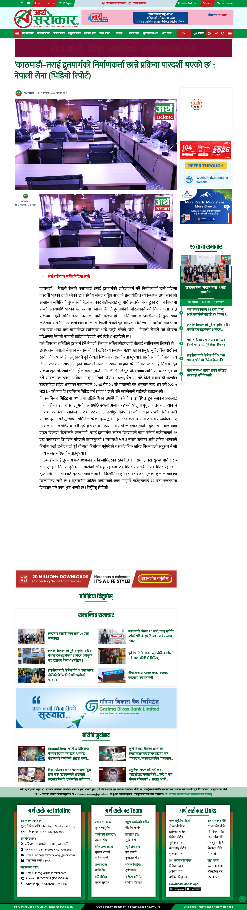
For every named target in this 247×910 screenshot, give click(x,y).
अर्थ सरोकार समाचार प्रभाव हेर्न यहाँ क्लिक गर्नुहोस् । (189, 794)
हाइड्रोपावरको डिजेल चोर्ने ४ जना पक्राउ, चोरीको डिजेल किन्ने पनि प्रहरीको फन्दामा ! (71, 675)
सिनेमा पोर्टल (176, 837)
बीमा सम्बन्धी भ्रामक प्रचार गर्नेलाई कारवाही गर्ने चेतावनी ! (148, 675)
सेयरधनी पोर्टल (177, 826)
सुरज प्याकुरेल (102, 827)
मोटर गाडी (134, 33)
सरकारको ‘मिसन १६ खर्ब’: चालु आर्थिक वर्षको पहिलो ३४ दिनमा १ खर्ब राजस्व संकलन (151, 636)
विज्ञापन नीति (215, 848)
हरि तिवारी (131, 852)
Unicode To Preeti (188, 3)
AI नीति (212, 853)
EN (183, 33)
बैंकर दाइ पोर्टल (177, 848)
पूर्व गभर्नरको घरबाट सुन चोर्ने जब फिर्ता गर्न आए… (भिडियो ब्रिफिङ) (150, 656)
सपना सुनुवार (102, 882)
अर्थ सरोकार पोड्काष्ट (116, 3)
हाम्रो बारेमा (213, 860)
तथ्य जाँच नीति (215, 837)
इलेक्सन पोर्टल (177, 831)
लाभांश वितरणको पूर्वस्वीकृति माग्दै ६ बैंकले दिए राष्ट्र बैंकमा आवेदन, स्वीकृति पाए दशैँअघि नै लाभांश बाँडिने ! (70, 656)
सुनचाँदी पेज (176, 853)
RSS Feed (213, 877)
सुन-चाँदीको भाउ (150, 33)
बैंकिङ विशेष (59, 33)
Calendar (208, 3)
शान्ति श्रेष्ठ (100, 870)
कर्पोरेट (119, 33)
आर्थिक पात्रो (175, 871)
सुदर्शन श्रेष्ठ (101, 839)
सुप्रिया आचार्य (102, 852)
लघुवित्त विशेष (74, 33)
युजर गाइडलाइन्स (217, 866)
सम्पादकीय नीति (216, 826)
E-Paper (67, 3)
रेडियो (201, 33)
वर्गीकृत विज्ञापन (178, 877)
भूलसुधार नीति (215, 842)
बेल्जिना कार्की (133, 827)
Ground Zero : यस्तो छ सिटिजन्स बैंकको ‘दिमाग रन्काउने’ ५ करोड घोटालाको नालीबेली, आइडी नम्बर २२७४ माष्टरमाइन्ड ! (68, 754)
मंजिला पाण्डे (101, 857)
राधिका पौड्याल (133, 882)
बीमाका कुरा (89, 33)
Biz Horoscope (225, 3)
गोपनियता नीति (216, 831)
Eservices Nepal (224, 906)
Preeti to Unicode (45, 3)
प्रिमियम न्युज (176, 866)
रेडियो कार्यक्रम (139, 3)
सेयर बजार (104, 33)
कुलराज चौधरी (133, 857)
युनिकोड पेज (176, 842)
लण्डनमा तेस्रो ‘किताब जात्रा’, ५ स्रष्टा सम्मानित (68, 636)
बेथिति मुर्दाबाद (43, 33)
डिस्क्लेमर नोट (215, 871)
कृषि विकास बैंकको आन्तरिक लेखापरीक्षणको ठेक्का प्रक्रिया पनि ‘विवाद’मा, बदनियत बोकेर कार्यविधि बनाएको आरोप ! (150, 754)
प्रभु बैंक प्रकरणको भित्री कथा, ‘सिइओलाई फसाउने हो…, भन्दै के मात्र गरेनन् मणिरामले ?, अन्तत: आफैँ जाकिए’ (150, 774)
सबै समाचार (28, 33)
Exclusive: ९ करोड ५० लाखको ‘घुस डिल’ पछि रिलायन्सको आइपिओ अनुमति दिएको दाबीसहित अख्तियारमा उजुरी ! (70, 774)
